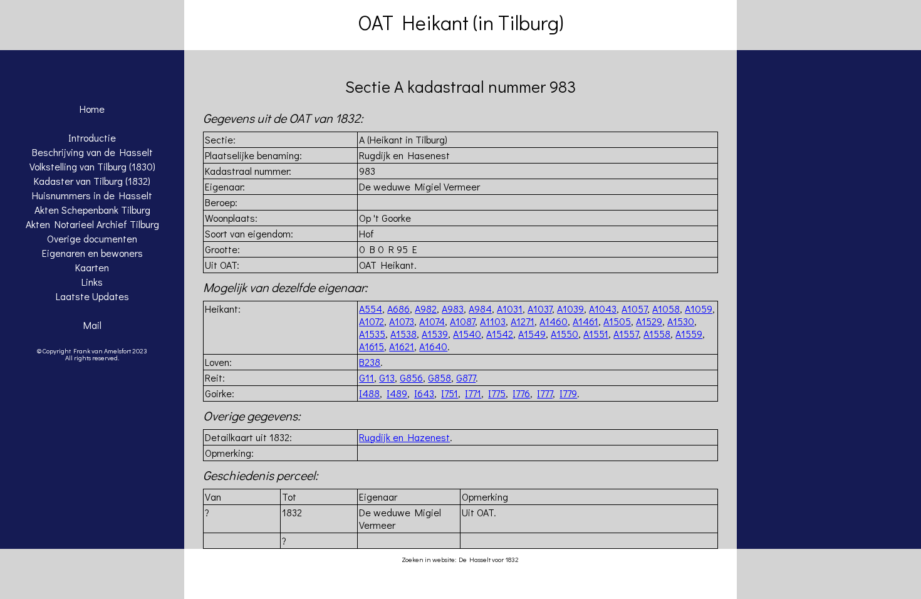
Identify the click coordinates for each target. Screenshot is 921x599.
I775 (497, 393)
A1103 (493, 321)
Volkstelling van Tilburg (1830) (92, 166)
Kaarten (92, 267)
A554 (370, 308)
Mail (92, 324)
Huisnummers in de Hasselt (92, 195)
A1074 (432, 321)
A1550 (564, 333)
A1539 (435, 333)
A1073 (401, 321)
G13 (387, 377)
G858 (439, 377)
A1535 (372, 333)
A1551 (595, 333)
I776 (521, 393)
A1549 (532, 333)
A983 (453, 308)
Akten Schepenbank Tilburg (92, 209)
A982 (426, 308)
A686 (398, 308)
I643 (424, 393)
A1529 (649, 321)
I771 (473, 393)
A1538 (403, 333)
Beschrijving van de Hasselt (92, 152)
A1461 (585, 321)
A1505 (617, 321)
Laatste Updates (92, 296)
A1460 (553, 321)
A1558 (656, 333)
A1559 (688, 333)
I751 (449, 393)
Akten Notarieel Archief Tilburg (92, 224)
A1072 (371, 321)
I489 (397, 393)
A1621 (401, 346)
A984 (480, 308)
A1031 (510, 308)
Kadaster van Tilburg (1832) (92, 180)
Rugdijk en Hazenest (404, 437)
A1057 (634, 308)
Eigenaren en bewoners (92, 252)
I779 (568, 393)
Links (92, 281)
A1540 (467, 333)
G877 (466, 377)
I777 (545, 393)
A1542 (499, 333)
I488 (369, 393)
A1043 (603, 308)
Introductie (92, 137)
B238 (369, 361)
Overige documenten (92, 238)
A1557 (625, 333)
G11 (366, 377)
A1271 (522, 321)
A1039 (570, 308)
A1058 (666, 308)
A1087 (462, 321)
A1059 (698, 308)
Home (92, 108)
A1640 (433, 346)
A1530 (680, 321)
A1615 (371, 346)
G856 (411, 377)
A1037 (540, 308)
